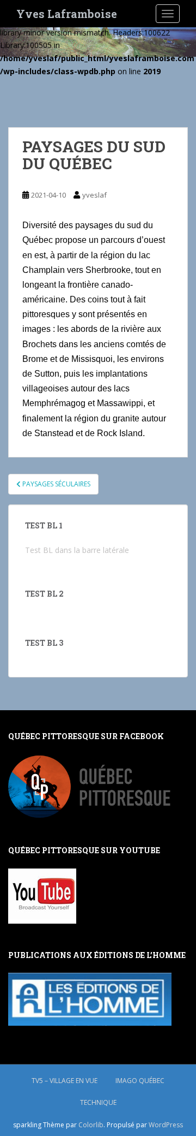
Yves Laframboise (66, 14)
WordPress (166, 1124)
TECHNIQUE (98, 1102)
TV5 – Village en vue (64, 1080)
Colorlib (90, 1124)
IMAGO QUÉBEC (139, 1080)
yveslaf (94, 195)
